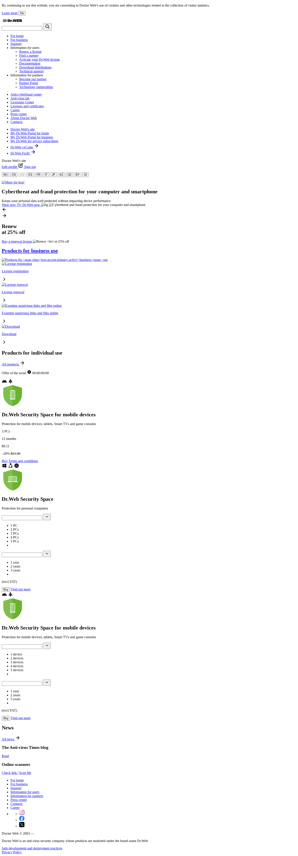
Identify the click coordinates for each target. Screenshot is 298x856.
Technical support (31, 71)
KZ (61, 174)
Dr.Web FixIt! (20, 153)
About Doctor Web (23, 118)
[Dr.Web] (12, 21)
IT (46, 174)
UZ (69, 174)
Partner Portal (28, 83)
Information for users (24, 792)
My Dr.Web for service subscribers (34, 141)
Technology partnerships (36, 87)
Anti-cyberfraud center (26, 94)
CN (14, 174)
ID (85, 174)
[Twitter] (21, 826)
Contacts (16, 122)
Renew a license (30, 51)
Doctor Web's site (22, 129)
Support (15, 44)
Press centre (18, 114)
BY (78, 174)
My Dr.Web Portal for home (29, 133)
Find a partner (28, 55)
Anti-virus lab (19, 98)
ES (30, 174)
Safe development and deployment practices (32, 848)
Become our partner (32, 79)
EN (22, 174)
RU (5, 174)
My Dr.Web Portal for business (31, 137)
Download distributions (35, 67)
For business (19, 40)
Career (15, 110)
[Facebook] (21, 820)
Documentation (29, 63)
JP (53, 174)
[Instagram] (21, 814)
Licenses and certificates (27, 106)
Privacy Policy (12, 852)
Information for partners (26, 796)
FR (38, 174)
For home (17, 36)
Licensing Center (22, 102)
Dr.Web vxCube (22, 147)
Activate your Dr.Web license (39, 59)
